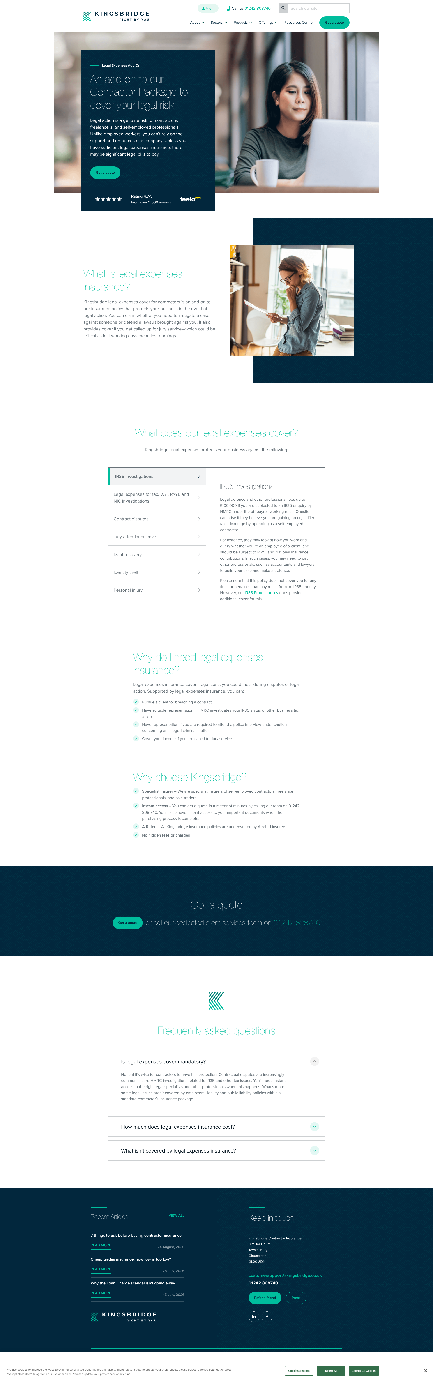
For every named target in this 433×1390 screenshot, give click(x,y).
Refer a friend (265, 1297)
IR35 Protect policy (261, 592)
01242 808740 (297, 922)
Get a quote (334, 22)
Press (296, 1297)
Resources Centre (298, 22)
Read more (101, 1245)
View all (176, 1215)
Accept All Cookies (364, 1371)
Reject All (331, 1371)
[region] (216, 1371)
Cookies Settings (299, 1371)
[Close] (426, 1371)
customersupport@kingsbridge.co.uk (285, 1275)
